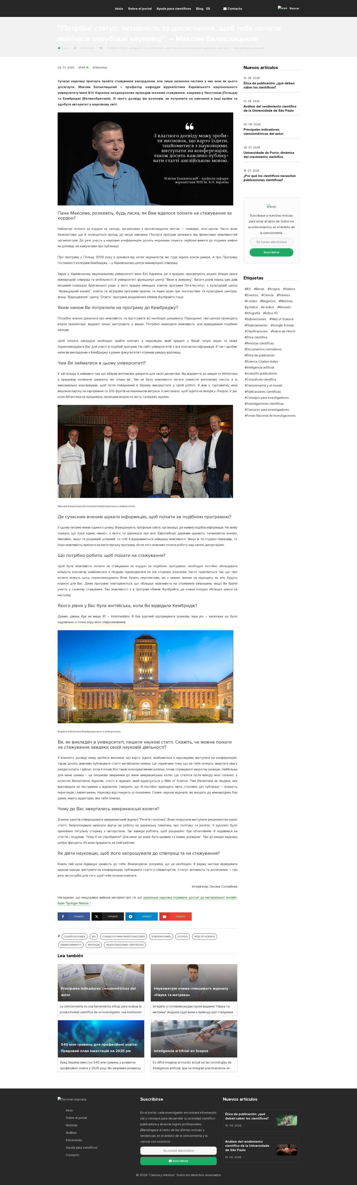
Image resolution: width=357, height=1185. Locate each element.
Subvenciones (161, 936)
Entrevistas (100, 67)
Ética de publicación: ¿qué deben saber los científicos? (269, 85)
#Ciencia (267, 295)
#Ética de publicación (260, 355)
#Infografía (252, 313)
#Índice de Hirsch (283, 331)
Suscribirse (271, 252)
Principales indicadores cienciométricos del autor (263, 132)
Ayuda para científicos (174, 9)
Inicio (119, 9)
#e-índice (267, 307)
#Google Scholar (282, 325)
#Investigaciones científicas (264, 404)
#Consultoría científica (260, 379)
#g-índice (251, 307)
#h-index (251, 301)
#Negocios (268, 301)
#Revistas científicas (259, 343)
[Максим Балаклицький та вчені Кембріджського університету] (145, 451)
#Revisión (284, 307)
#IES (248, 289)
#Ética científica (256, 337)
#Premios (283, 295)
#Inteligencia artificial (259, 367)
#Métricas (286, 301)
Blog (199, 9)
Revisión (94, 944)
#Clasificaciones (256, 331)
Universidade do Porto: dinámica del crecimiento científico (269, 155)
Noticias (71, 1125)
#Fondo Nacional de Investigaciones (270, 416)
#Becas (259, 289)
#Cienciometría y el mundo (263, 385)
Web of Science (204, 936)
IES (94, 936)
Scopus (182, 936)
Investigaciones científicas (125, 944)
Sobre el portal (140, 9)
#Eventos (251, 295)
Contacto (234, 9)
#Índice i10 (270, 313)
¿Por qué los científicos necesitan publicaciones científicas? (270, 178)
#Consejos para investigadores (267, 398)
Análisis (71, 1133)
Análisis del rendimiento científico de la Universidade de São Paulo (270, 108)
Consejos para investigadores (123, 936)
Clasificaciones (74, 936)
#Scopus (274, 289)
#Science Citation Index (261, 361)
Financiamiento (71, 944)
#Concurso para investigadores (267, 410)
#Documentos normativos (263, 349)
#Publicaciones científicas (263, 392)
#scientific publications (261, 373)
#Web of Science (281, 319)
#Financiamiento (256, 325)
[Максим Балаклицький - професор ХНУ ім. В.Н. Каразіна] (145, 158)
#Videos (289, 289)
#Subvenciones (255, 319)
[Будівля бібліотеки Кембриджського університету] (145, 676)
